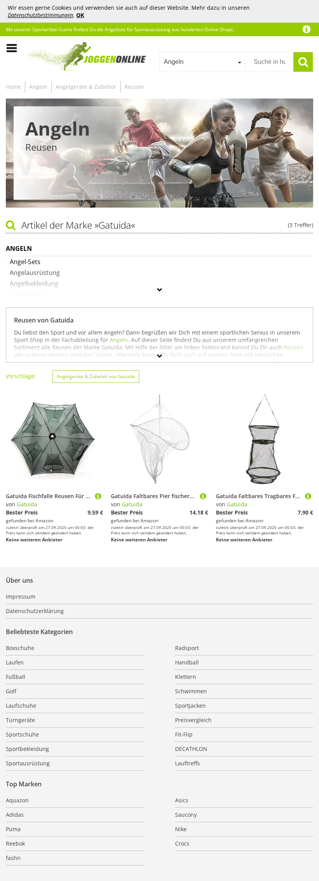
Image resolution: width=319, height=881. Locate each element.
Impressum (20, 596)
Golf (11, 691)
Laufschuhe (21, 705)
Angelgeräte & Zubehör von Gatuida (96, 376)
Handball (187, 662)
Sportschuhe (22, 734)
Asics (181, 800)
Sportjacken (190, 705)
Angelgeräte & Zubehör (86, 86)
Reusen (134, 86)
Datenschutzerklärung (35, 611)
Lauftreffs (187, 763)
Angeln (38, 86)
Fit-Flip (184, 734)
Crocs (182, 843)
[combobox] (202, 62)
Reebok (15, 843)
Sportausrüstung (28, 763)
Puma (13, 829)
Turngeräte (20, 720)
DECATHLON (191, 748)
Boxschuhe (20, 648)
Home (13, 86)
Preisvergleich (193, 720)
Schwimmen (191, 691)
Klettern (185, 676)
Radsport (187, 648)
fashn (13, 858)
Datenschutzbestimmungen (40, 15)
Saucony (186, 814)
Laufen (15, 662)
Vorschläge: (21, 376)
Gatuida (27, 504)
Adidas (15, 814)
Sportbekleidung (27, 748)
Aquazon (17, 800)
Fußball (15, 676)
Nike (181, 829)
